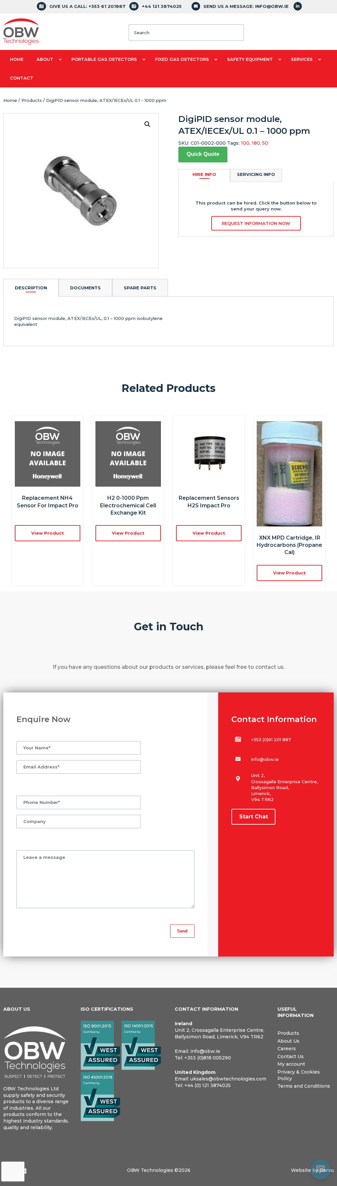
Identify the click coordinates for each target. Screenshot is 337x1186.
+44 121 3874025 (162, 6)
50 (265, 143)
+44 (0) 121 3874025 (207, 1085)
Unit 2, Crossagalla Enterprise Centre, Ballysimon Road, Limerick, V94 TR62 (219, 1033)
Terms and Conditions (303, 1086)
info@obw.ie (265, 759)
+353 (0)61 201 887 (271, 739)
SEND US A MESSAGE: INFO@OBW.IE (246, 6)
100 (245, 143)
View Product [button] (47, 533)
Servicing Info (256, 174)
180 (256, 143)
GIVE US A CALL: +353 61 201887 (87, 6)
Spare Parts (140, 287)
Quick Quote (203, 154)
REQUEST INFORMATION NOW (256, 223)
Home (10, 100)
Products (31, 100)
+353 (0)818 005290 (207, 1058)
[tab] (31, 287)
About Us (288, 1041)
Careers (286, 1049)
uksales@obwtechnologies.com (228, 1079)
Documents (85, 287)
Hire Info (204, 174)
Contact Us (290, 1056)
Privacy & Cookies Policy (298, 1075)
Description (31, 287)
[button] (147, 124)
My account (291, 1064)
